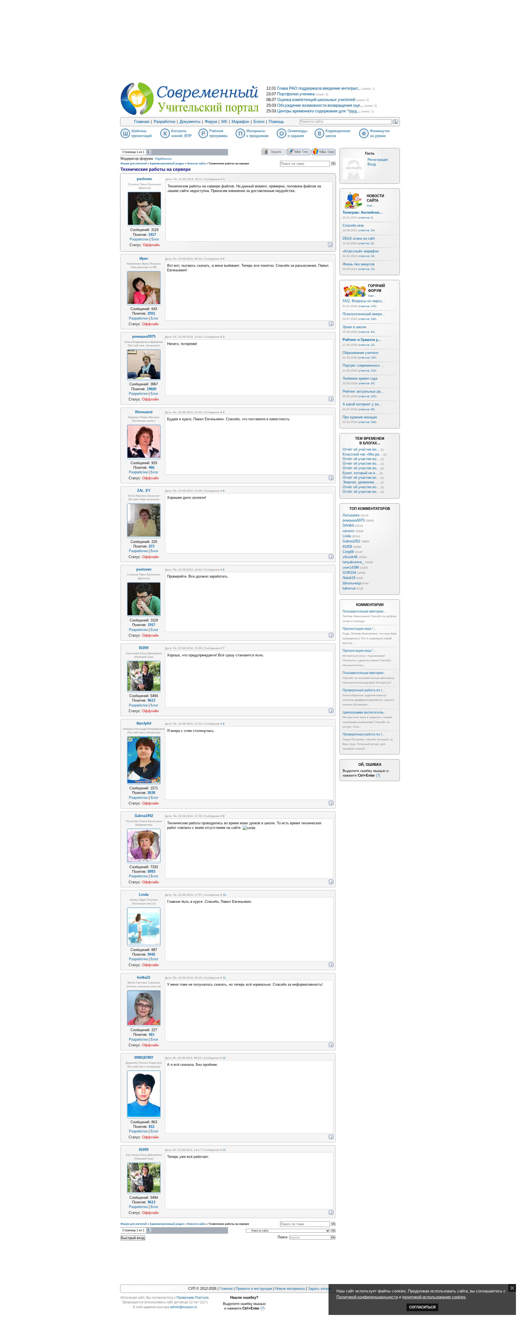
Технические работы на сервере (229, 163)
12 (224, 1057)
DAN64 (348, 525)
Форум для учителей (134, 163)
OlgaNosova (163, 158)
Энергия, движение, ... (361, 482)
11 (224, 977)
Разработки (164, 121)
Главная (141, 121)
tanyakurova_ (353, 562)
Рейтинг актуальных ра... (363, 391)
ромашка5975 (354, 520)
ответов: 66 (366, 409)
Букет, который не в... (360, 473)
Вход (372, 164)
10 (224, 894)
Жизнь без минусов (359, 264)
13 (224, 1149)
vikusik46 (350, 557)
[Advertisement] (260, 41)
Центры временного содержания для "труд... (318, 111)
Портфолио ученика (295, 94)
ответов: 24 (366, 230)
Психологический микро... (364, 314)
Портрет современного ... (363, 365)
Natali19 (349, 578)
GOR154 (349, 573)
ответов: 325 (367, 396)
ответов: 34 (366, 256)
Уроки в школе (354, 327)
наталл (348, 531)
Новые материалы (290, 1289)
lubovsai (349, 588)
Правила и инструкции (254, 1289)
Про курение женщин (360, 417)
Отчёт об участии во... (361, 449)
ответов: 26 (366, 383)
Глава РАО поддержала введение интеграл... (319, 88)
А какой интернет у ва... (362, 404)
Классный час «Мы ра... (362, 454)
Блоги (258, 121)
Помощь (276, 121)
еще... (371, 205)
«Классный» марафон (361, 251)
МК (224, 121)
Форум (211, 121)
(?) (378, 775)
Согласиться (422, 1307)
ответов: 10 (366, 344)
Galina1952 (351, 541)
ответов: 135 (367, 306)
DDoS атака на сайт (359, 238)
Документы (190, 121)
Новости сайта (196, 163)
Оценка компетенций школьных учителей (316, 99)
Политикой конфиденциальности (367, 1297)
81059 (347, 547)
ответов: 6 (365, 217)
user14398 (351, 567)
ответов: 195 (367, 357)
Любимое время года (360, 378)
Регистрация (378, 160)
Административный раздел (167, 163)
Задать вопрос (320, 1289)
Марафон (240, 121)
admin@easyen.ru (183, 1307)
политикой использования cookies (434, 1297)
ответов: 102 (367, 370)
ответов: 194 (367, 318)
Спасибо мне (353, 225)
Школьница (352, 583)
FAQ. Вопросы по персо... (364, 301)
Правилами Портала (193, 1298)
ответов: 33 (366, 269)
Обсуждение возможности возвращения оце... (320, 105)
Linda (347, 536)
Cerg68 (348, 552)
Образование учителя (360, 353)
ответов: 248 (367, 422)
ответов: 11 (366, 243)
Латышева (351, 515)
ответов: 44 (366, 331)
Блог (155, 239)
